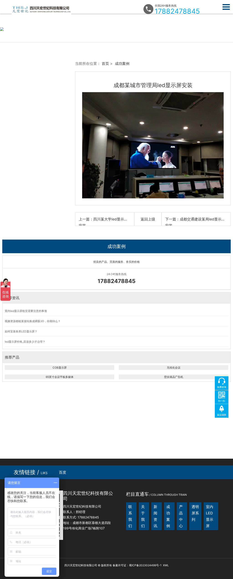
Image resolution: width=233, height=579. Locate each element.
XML (166, 565)
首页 (105, 63)
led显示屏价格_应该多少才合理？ (25, 341)
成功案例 (122, 63)
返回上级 (148, 219)
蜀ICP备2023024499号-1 (145, 565)
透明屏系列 (195, 513)
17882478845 (177, 11)
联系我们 (130, 516)
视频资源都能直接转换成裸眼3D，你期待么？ (33, 321)
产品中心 (181, 516)
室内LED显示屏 (209, 516)
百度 (62, 472)
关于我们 (143, 516)
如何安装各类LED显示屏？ (21, 331)
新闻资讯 (155, 516)
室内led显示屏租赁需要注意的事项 (26, 311)
